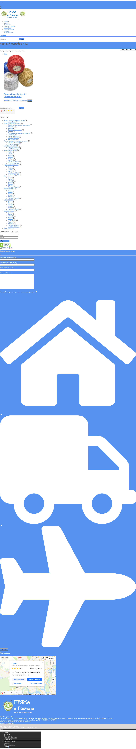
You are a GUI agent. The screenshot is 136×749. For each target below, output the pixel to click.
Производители (9, 211)
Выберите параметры (20, 100)
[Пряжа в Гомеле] (18, 18)
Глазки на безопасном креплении (19, 125)
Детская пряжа (9, 176)
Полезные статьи (9, 29)
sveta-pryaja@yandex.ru (9, 8)
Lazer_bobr (11, 122)
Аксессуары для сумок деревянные (15, 141)
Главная (6, 21)
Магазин (6, 23)
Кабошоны (11, 126)
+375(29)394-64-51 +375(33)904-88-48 (14, 7)
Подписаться (5, 241)
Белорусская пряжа (10, 146)
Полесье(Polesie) (13, 147)
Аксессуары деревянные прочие (14, 120)
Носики (10, 131)
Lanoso (10, 157)
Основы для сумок (14, 142)
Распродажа (8, 228)
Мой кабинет (7, 28)
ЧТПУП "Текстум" (13, 149)
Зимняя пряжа (9, 188)
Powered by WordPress (7, 728)
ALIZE (10, 152)
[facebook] (5, 2)
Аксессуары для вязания (12, 123)
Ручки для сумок (13, 144)
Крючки (10, 128)
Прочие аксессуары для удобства (19, 133)
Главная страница (6, 48)
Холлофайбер (12, 139)
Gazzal (10, 154)
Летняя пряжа (9, 200)
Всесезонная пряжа (10, 150)
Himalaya (11, 181)
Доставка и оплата (9, 26)
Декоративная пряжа (11, 165)
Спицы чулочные (13, 138)
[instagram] (5, 4)
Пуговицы (11, 134)
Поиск (21, 108)
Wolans (10, 158)
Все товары (7, 25)
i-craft (23, 728)
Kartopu (10, 155)
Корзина (6, 31)
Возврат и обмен (9, 32)
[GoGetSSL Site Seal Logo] (5, 246)
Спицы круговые (13, 136)
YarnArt (10, 160)
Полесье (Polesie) (13, 225)
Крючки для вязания (15, 130)
